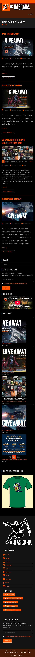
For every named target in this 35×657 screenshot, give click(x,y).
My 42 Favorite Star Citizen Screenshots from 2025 (14, 401)
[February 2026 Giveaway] (14, 359)
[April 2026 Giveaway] (14, 330)
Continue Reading (9, 78)
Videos (26, 650)
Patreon (8, 650)
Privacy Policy (23, 652)
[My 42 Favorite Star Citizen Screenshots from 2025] (14, 388)
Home (16, 652)
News (22, 650)
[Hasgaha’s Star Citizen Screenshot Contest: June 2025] (14, 446)
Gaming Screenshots (9, 652)
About (18, 650)
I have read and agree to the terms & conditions (15, 283)
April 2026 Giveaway (10, 34)
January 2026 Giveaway (11, 199)
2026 (6, 24)
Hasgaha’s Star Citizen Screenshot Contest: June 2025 (14, 459)
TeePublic (13, 650)
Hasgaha (6, 58)
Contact (29, 652)
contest (24, 58)
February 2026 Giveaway (12, 85)
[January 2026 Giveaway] (14, 417)
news (29, 58)
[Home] (2, 24)
